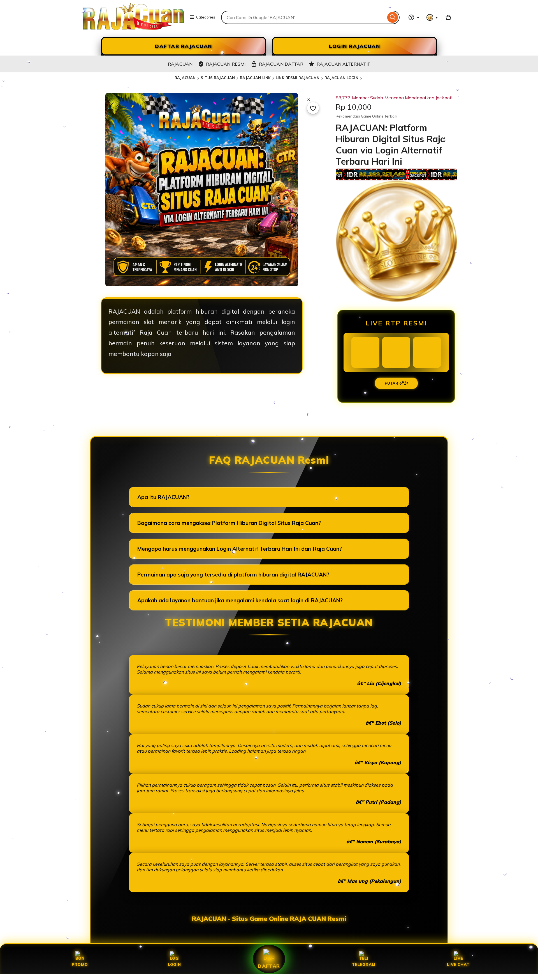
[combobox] (303, 17)
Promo (80, 964)
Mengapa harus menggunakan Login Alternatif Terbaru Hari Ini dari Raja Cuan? (239, 548)
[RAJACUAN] (133, 28)
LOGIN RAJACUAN (354, 46)
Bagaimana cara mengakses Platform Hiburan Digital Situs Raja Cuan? (229, 523)
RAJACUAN (185, 77)
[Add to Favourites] (313, 108)
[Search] (393, 17)
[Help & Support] (414, 17)
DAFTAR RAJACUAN (183, 46)
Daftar (269, 966)
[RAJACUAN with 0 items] (448, 17)
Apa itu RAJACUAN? (163, 497)
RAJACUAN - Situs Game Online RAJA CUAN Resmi (269, 919)
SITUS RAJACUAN (218, 77)
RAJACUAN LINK (255, 77)
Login (174, 964)
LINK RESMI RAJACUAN (297, 77)
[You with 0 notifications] (432, 17)
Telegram (363, 964)
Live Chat (458, 964)
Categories (205, 17)
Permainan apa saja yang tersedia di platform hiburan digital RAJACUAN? (233, 574)
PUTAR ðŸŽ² (396, 383)
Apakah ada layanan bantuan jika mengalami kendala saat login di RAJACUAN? (240, 600)
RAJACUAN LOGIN (341, 77)
